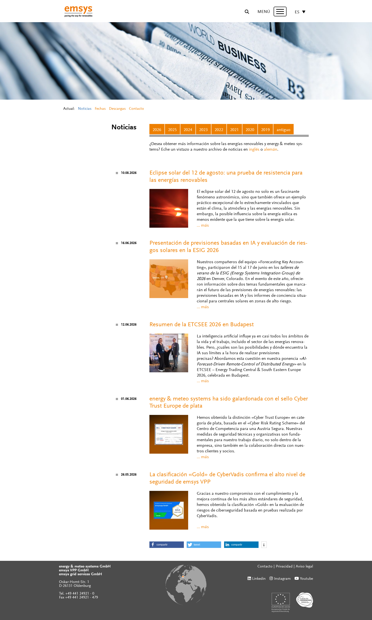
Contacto (136, 109)
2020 (250, 130)
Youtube (306, 579)
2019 (265, 130)
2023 (203, 130)
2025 (172, 130)
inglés (254, 149)
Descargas (117, 109)
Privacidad (284, 567)
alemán (270, 149)
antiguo (283, 130)
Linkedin (259, 579)
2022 (219, 130)
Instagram (282, 579)
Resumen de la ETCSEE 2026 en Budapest (201, 325)
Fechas (100, 109)
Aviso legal (304, 567)
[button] (166, 544)
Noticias (84, 109)
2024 (188, 130)
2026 (157, 130)
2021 (234, 130)
